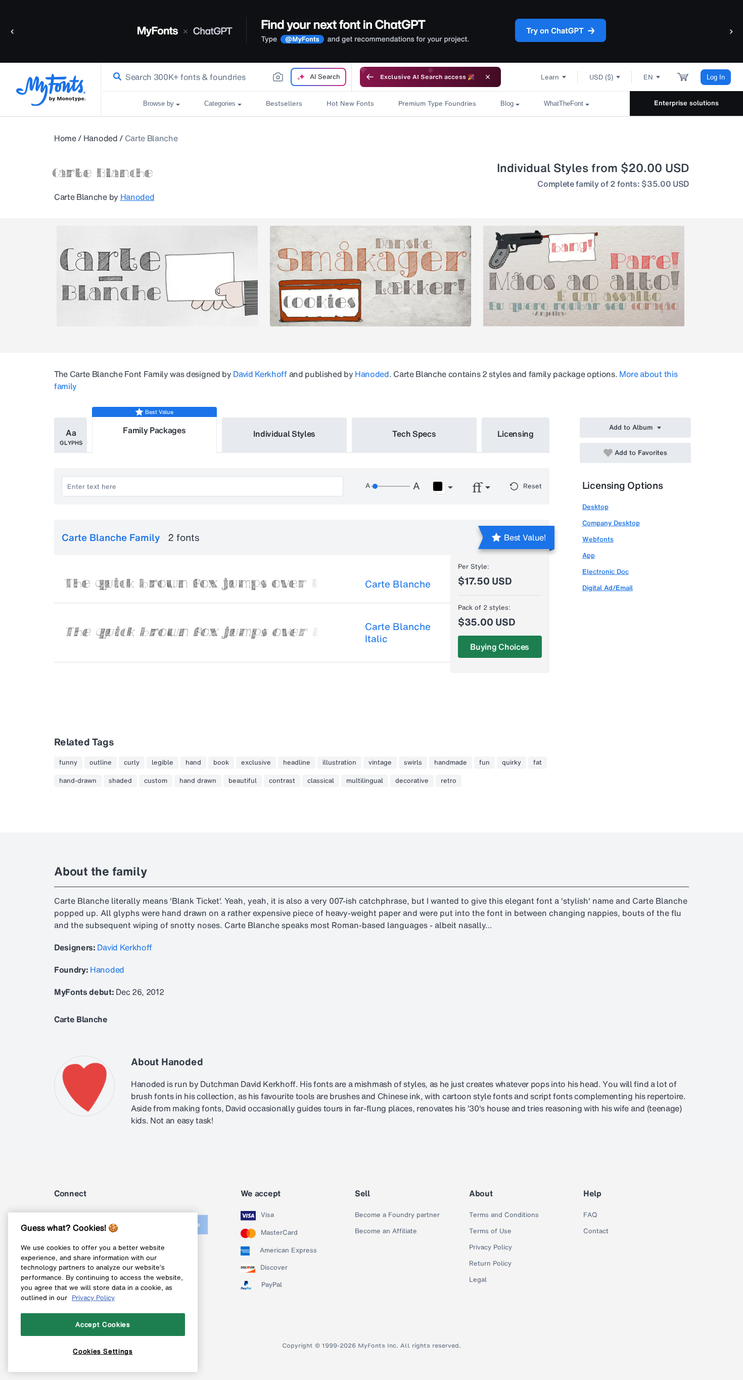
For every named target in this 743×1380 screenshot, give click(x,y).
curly (132, 763)
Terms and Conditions (504, 1215)
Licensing (515, 434)
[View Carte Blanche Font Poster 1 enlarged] (157, 276)
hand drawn (197, 781)
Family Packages (154, 430)
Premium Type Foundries (437, 103)
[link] (115, 77)
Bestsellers (284, 103)
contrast (282, 781)
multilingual (364, 781)
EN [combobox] (648, 77)
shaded (120, 781)
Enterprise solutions (686, 103)
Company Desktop (611, 523)
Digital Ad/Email (607, 588)
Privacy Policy (490, 1247)
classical (320, 781)
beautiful (242, 781)
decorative (412, 781)
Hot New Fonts (350, 103)
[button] (12, 31)
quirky (511, 763)
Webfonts (598, 539)
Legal (478, 1280)
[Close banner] (488, 77)
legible (162, 763)
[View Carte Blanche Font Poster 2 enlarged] (370, 276)
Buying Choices (499, 647)
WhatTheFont (563, 103)
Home (65, 138)
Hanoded (100, 138)
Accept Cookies (102, 1324)
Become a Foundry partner (397, 1215)
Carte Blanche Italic (398, 632)
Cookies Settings (103, 1351)
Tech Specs (414, 434)
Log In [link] (716, 77)
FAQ (590, 1215)
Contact (596, 1231)
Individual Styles (284, 434)
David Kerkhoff (260, 374)
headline (296, 763)
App (588, 555)
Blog (507, 103)
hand (193, 763)
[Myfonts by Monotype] (51, 90)
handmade (450, 763)
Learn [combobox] (550, 77)
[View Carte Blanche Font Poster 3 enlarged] (583, 276)
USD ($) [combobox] (601, 77)
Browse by (158, 103)
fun (484, 763)
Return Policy (490, 1264)
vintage (380, 763)
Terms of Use (490, 1231)
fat (537, 763)
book (221, 763)
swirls (413, 763)
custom (155, 781)
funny (68, 763)
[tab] (70, 435)
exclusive (256, 763)
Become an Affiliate (386, 1231)
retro (448, 781)
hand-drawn (78, 781)
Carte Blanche (398, 584)
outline (100, 763)
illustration (339, 763)
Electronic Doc (605, 571)
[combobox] (226, 77)
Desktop (595, 507)
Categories (220, 103)
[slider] (391, 486)
